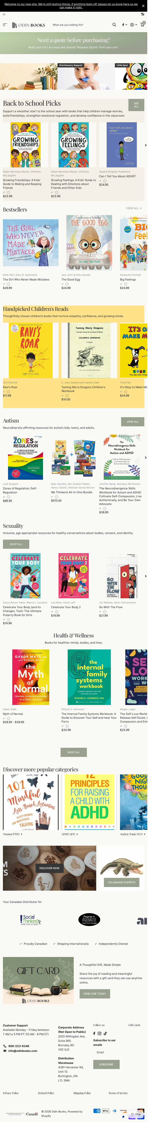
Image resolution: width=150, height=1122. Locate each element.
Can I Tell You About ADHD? (117, 176)
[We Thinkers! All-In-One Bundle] (73, 457)
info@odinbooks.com (22, 1051)
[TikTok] (105, 1033)
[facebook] (94, 1033)
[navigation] (145, 144)
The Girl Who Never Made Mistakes (26, 279)
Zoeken (114, 24)
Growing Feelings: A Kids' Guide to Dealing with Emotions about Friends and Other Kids (73, 183)
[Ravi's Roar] (31, 350)
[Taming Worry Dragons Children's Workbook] (89, 350)
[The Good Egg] (89, 243)
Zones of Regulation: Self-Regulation (20, 490)
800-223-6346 (18, 1046)
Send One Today (95, 993)
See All (136, 105)
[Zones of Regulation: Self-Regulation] (25, 457)
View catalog (5, 24)
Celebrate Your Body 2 (66, 607)
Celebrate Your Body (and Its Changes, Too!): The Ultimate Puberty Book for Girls (22, 611)
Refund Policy (46, 1093)
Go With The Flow (110, 607)
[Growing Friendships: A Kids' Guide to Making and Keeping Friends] (25, 144)
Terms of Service (118, 1093)
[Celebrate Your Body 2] (73, 575)
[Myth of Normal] (31, 677)
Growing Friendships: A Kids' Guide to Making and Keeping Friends (22, 183)
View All (133, 421)
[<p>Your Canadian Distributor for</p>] (31, 920)
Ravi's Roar (10, 387)
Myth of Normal (13, 714)
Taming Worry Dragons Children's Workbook (83, 389)
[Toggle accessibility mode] (142, 14)
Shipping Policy (82, 1093)
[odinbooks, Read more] (124, 25)
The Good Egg (70, 279)
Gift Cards (134, 1025)
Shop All (16, 544)
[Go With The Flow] (121, 575)
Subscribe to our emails (104, 1042)
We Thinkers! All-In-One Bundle (71, 492)
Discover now (49, 868)
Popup (8, 192)
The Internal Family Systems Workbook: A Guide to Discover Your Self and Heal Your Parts (89, 717)
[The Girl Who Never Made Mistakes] (31, 243)
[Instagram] (99, 1033)
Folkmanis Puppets (121, 882)
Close (143, 6)
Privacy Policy (11, 1093)
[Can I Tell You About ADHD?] (121, 144)
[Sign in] (133, 25)
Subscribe (106, 1064)
